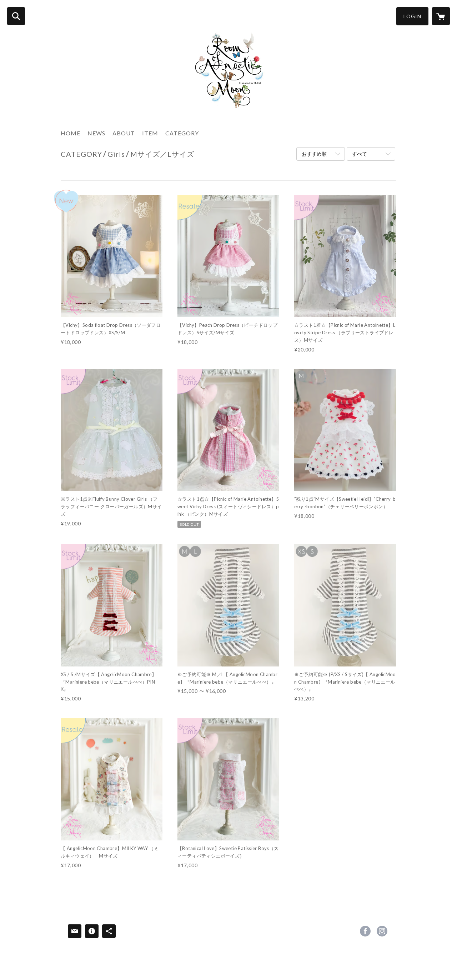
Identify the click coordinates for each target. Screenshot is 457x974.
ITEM (150, 133)
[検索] (16, 16)
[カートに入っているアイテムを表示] (441, 16)
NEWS (96, 133)
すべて (359, 154)
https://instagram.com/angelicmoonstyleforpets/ (382, 931)
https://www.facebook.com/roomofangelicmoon (365, 931)
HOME (70, 133)
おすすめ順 (314, 154)
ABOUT (123, 133)
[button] (412, 16)
